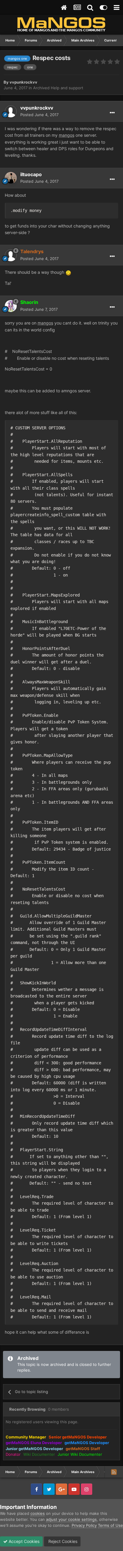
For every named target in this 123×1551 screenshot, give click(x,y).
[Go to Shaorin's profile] (11, 306)
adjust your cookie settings (71, 1519)
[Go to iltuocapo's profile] (11, 178)
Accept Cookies (23, 1541)
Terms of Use (110, 1525)
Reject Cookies (62, 1541)
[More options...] (112, 112)
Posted (39, 114)
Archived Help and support (58, 87)
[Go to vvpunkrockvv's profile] (11, 111)
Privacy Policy (84, 1525)
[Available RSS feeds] (113, 1472)
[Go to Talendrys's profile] (11, 255)
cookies (37, 1513)
